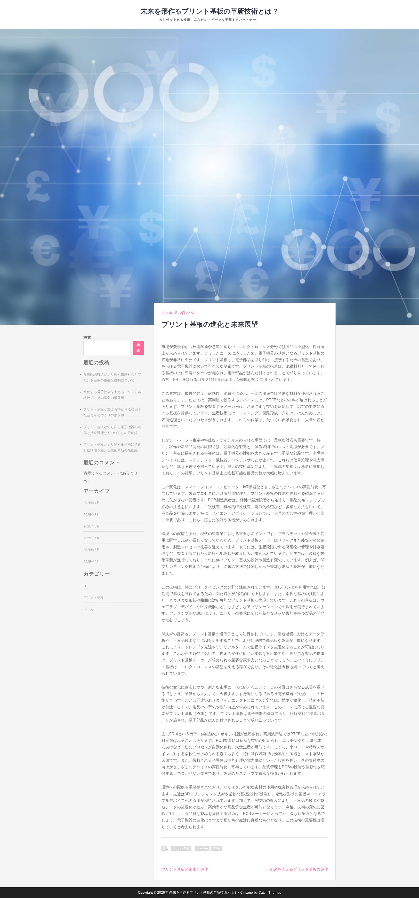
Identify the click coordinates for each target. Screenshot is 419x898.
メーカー (202, 848)
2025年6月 (91, 515)
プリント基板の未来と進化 (184, 869)
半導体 (216, 848)
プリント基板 (181, 848)
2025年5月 (91, 526)
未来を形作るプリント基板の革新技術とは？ (210, 11)
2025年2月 (91, 562)
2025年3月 (91, 550)
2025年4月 (91, 538)
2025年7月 (91, 503)
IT (164, 848)
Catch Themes (269, 892)
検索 (87, 337)
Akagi (191, 313)
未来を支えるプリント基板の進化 (299, 869)
